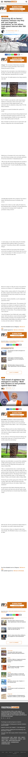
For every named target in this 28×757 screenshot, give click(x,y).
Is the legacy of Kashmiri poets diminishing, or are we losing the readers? (16, 359)
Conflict (23, 737)
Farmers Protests (18, 611)
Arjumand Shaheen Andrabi (12, 30)
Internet (7, 342)
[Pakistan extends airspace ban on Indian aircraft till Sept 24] (3, 630)
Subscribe (14, 753)
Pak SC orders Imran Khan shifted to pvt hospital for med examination (16, 636)
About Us (11, 752)
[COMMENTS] (21, 54)
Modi (24, 611)
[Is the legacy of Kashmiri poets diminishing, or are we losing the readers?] (3, 359)
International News (6, 743)
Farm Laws (10, 611)
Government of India (6, 742)
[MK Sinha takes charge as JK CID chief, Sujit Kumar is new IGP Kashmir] (3, 367)
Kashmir (12, 342)
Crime (7, 740)
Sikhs (5, 612)
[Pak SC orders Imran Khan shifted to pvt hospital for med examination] (3, 637)
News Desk (9, 388)
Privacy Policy (23, 752)
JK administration (14, 742)
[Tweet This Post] (9, 54)
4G (9, 341)
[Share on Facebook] (6, 54)
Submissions (16, 752)
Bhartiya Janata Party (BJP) (14, 740)
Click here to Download (18, 330)
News (15, 342)
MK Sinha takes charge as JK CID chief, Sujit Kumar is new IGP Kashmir (17, 365)
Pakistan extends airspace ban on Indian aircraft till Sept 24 (16, 628)
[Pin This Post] (15, 54)
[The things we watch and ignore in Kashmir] (3, 352)
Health (3, 740)
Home (3, 752)
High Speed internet (15, 341)
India (19, 737)
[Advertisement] (14, 139)
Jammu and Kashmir (5, 737)
